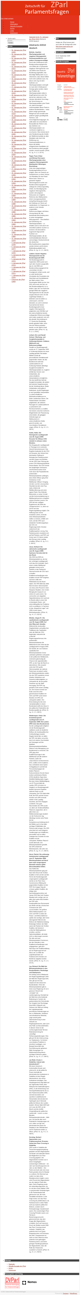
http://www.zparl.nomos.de (64, 46)
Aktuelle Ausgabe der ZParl (17, 1266)
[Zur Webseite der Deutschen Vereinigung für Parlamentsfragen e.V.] (12, 1288)
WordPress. (73, 1293)
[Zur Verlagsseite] (29, 1284)
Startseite (12, 1264)
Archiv (38, 37)
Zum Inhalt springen (7, 18)
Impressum (12, 1270)
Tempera (65, 1293)
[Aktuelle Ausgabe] (66, 122)
